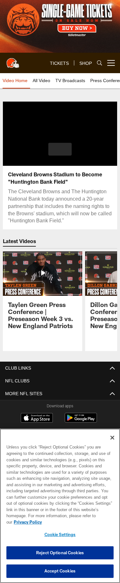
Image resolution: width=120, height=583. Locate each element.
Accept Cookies (60, 570)
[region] (60, 506)
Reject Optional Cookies (60, 552)
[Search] (99, 63)
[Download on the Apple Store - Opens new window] (37, 418)
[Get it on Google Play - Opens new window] (81, 421)
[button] (60, 149)
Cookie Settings (60, 534)
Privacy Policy (28, 522)
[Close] (112, 438)
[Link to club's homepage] (12, 60)
